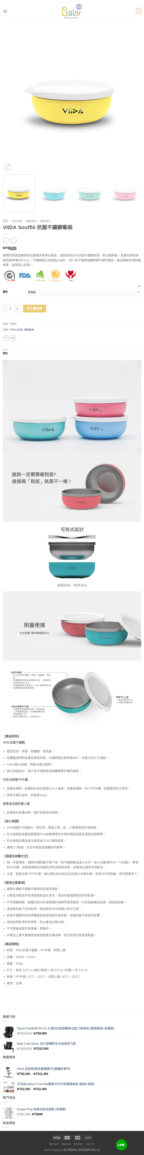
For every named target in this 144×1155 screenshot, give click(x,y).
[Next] (133, 102)
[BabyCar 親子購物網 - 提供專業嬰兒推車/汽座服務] (72, 11)
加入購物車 (34, 308)
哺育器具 (45, 221)
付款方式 (90, 1144)
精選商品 (31, 221)
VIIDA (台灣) (16, 329)
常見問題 (78, 1144)
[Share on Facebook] (6, 338)
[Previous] (10, 102)
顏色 (5, 291)
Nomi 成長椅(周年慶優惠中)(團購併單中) (43, 1068)
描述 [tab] (5, 353)
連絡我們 (66, 1144)
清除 (139, 286)
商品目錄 (17, 221)
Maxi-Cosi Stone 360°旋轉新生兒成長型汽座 (46, 1043)
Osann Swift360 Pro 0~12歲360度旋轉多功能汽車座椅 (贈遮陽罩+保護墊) (65, 1028)
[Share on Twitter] (13, 338)
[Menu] (5, 11)
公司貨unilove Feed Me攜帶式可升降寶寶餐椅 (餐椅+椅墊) (55, 1084)
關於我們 (54, 1144)
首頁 (5, 221)
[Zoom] (7, 167)
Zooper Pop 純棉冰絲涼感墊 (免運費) (41, 1109)
